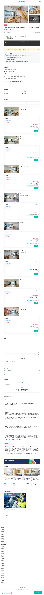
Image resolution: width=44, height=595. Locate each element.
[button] (22, 49)
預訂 (36, 131)
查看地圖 (23, 358)
